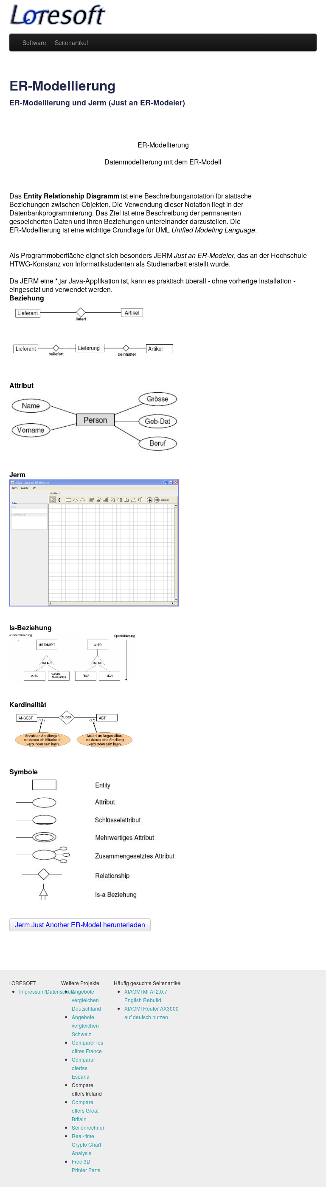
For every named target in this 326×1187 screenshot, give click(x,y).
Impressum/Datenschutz (47, 991)
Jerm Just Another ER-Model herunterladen (80, 924)
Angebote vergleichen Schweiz (85, 1025)
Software (34, 42)
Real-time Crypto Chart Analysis (86, 1144)
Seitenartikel (71, 42)
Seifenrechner (88, 1127)
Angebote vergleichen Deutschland (86, 1000)
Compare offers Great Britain (85, 1110)
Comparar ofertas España (83, 1068)
